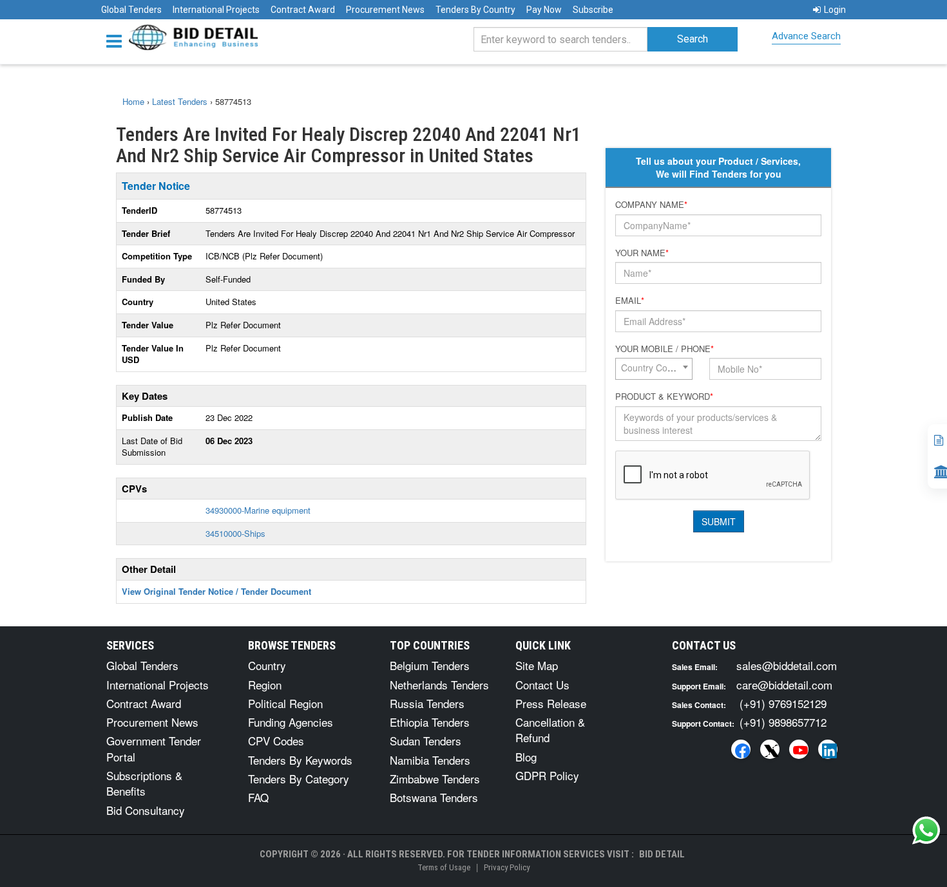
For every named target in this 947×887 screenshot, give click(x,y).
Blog (526, 757)
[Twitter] (770, 749)
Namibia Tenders (430, 760)
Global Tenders (131, 10)
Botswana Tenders (434, 797)
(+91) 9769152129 (783, 703)
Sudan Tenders (425, 741)
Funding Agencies (290, 722)
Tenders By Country (475, 10)
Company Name (651, 204)
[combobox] (654, 369)
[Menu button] (117, 40)
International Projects (216, 10)
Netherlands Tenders (439, 685)
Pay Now (544, 10)
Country (267, 665)
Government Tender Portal (153, 748)
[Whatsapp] (926, 830)
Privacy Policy (507, 867)
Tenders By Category (298, 778)
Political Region (285, 703)
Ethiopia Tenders (430, 722)
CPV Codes (276, 741)
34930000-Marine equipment (258, 510)
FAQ (258, 797)
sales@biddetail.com (786, 665)
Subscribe (593, 10)
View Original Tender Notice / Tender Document (216, 591)
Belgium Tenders (430, 665)
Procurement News (385, 10)
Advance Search (806, 36)
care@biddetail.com (784, 685)
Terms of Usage (443, 867)
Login (835, 10)
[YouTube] (798, 749)
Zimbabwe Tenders (435, 778)
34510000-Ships (235, 533)
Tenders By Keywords (300, 760)
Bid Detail (662, 854)
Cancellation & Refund (550, 729)
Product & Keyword (664, 396)
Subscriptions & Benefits (144, 783)
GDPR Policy (547, 775)
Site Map (536, 665)
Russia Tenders (427, 703)
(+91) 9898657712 (783, 722)
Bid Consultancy (145, 810)
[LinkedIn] (827, 749)
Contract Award (303, 10)
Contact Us (542, 685)
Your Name (642, 253)
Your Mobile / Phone (664, 349)
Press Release (550, 703)
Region (265, 685)
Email (629, 300)
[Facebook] (741, 749)
